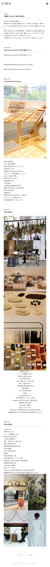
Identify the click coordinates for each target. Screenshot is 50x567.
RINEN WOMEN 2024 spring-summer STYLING (18, 64)
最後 (31, 555)
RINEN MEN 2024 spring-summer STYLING (17, 69)
